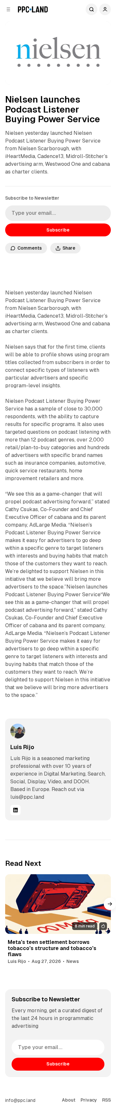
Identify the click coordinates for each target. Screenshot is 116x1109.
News (72, 961)
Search (91, 9)
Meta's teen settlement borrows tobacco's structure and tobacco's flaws (52, 948)
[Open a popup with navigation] (8, 9)
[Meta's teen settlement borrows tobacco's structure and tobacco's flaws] (58, 904)
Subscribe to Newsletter (32, 198)
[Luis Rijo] (17, 731)
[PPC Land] (33, 9)
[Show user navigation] (105, 9)
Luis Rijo (22, 747)
